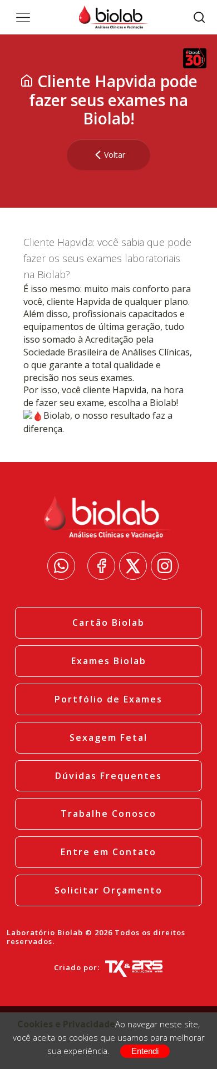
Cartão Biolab (108, 622)
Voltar (114, 154)
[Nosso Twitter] (133, 566)
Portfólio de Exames (108, 699)
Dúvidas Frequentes (108, 776)
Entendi (145, 1051)
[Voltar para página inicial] (26, 81)
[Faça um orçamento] (61, 565)
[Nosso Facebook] (101, 566)
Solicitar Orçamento (108, 890)
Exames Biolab (108, 661)
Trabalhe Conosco (108, 813)
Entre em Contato (108, 852)
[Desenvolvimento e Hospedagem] (133, 968)
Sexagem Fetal (108, 737)
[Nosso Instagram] (165, 566)
